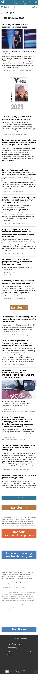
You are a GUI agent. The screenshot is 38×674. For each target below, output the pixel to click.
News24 (26, 607)
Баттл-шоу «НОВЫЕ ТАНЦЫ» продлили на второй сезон (15, 25)
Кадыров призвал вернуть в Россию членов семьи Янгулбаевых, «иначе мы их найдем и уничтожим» (19, 142)
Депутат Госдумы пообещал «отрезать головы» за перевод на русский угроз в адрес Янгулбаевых (19, 172)
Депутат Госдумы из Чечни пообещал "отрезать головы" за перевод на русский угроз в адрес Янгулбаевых (18, 232)
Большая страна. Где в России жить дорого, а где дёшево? (19, 476)
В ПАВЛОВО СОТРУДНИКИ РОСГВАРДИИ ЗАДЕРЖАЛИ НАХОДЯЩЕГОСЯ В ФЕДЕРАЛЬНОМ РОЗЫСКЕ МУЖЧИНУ (18, 373)
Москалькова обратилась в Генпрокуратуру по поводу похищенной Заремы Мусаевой (17, 342)
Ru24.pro (31, 607)
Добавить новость (20, 639)
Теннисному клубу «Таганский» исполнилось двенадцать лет (17, 118)
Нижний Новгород (13, 644)
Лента (9, 13)
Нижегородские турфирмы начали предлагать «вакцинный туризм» (18, 281)
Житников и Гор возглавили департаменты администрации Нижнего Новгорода (17, 261)
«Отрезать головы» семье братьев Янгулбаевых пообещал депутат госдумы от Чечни (18, 199)
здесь (22, 587)
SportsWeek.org (10, 607)
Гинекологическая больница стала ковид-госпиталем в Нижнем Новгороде (18, 447)
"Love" (22, 607)
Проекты (10, 651)
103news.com (25, 604)
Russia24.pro (5, 609)
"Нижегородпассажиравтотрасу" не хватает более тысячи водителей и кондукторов (19, 319)
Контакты (10, 655)
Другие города (12, 648)
